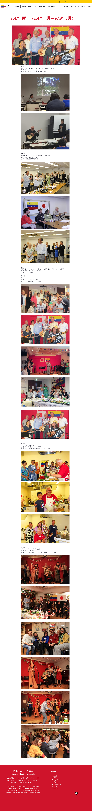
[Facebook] (59, 2)
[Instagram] (76, 793)
